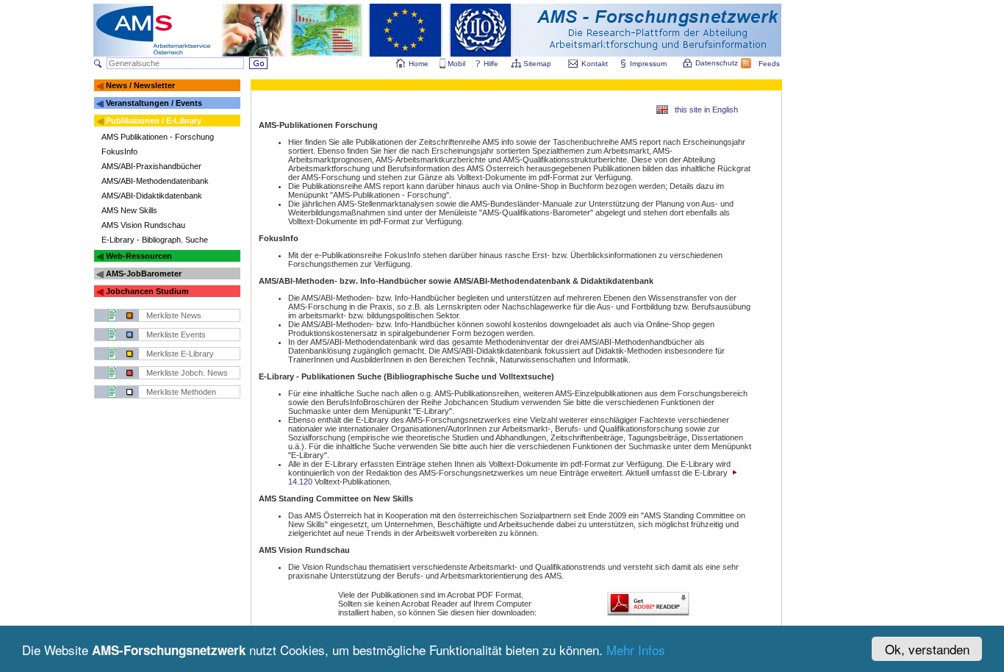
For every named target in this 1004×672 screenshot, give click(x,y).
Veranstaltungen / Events (154, 103)
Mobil (456, 64)
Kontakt (594, 64)
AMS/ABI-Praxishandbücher (151, 166)
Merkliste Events (176, 334)
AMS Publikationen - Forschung (157, 136)
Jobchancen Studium (147, 291)
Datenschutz (716, 63)
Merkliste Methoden (181, 391)
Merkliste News (173, 315)
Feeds (769, 64)
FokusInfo (119, 151)
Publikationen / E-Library (153, 120)
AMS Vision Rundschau (143, 225)
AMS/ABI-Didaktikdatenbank (151, 195)
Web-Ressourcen (139, 255)
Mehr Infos (635, 649)
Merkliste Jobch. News (187, 372)
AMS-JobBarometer (144, 273)
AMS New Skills (129, 210)
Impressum (648, 64)
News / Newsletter (140, 85)
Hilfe (491, 64)
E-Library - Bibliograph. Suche (154, 239)
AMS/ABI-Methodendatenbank (155, 180)
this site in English (706, 109)
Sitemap (537, 64)
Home (419, 64)
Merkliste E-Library (180, 353)
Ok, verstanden (927, 649)
